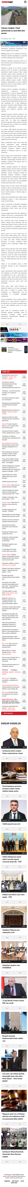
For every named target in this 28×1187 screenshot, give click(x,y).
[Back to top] (23, 1182)
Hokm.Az (10, 1174)
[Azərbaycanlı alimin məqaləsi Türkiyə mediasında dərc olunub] (14, 736)
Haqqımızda (7, 1181)
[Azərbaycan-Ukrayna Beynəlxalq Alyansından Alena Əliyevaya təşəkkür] (14, 1137)
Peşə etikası (15, 1181)
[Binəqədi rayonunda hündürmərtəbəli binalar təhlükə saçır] (14, 1021)
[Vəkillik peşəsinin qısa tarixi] (14, 809)
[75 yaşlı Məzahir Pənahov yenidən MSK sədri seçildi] (14, 986)
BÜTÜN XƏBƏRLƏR (8, 713)
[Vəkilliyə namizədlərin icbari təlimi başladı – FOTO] (14, 880)
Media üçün (14, 1182)
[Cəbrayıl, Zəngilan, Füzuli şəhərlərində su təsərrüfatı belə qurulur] (14, 15)
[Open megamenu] (25, 2)
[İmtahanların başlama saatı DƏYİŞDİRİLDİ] (14, 950)
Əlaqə (22, 1181)
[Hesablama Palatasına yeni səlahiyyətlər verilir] (14, 915)
